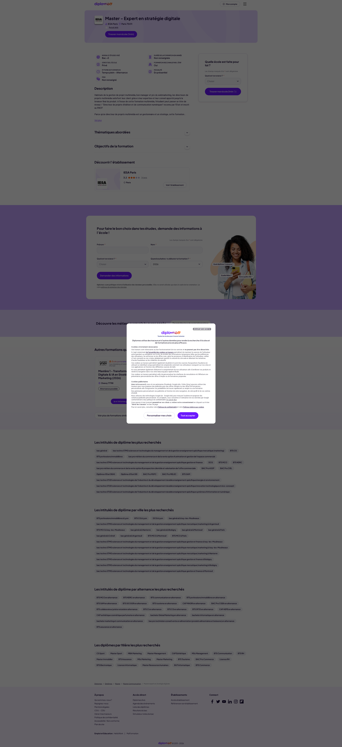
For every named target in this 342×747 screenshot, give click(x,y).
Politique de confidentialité (167, 407)
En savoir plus (171, 400)
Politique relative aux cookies (193, 407)
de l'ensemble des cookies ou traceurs (160, 352)
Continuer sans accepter (202, 329)
